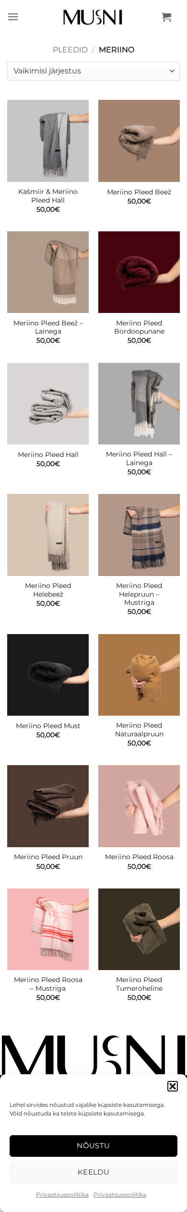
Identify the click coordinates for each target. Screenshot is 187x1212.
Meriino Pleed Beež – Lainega (48, 327)
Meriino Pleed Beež (139, 192)
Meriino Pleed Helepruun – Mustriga (139, 594)
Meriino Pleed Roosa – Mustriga (48, 984)
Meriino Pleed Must (48, 726)
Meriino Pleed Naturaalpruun (139, 729)
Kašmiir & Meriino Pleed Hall (48, 196)
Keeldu (94, 1171)
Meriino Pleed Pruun (48, 857)
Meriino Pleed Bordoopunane (139, 327)
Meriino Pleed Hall (48, 454)
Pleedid (70, 49)
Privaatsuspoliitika (62, 1194)
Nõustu (93, 1145)
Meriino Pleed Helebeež (48, 590)
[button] (172, 1086)
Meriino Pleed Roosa (139, 857)
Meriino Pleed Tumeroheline (139, 984)
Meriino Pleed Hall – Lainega (139, 458)
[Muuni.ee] (94, 17)
